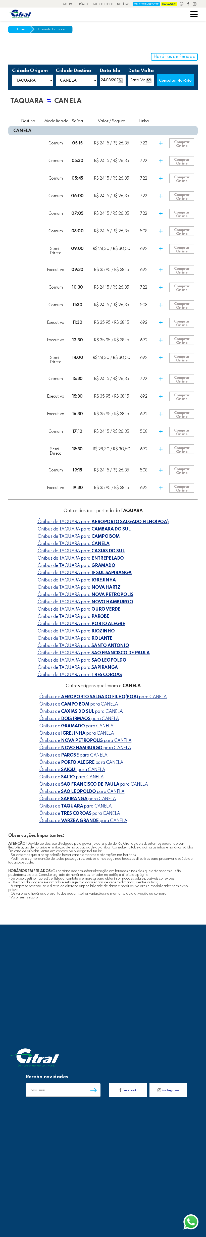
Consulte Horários (51, 29)
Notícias (123, 4)
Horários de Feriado (174, 57)
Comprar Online (181, 144)
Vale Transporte (146, 4)
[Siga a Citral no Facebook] (189, 4)
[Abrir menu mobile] (194, 15)
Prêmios (83, 4)
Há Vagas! (169, 4)
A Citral (68, 4)
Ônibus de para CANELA (103, 697)
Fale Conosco (103, 4)
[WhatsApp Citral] (182, 4)
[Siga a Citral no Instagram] (194, 4)
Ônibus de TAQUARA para (103, 522)
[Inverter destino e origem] (49, 102)
